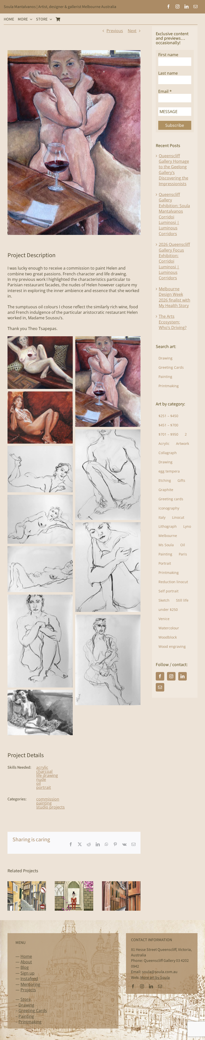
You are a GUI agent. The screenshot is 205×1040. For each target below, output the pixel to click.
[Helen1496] (40, 597)
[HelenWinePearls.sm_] (107, 339)
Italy (162, 517)
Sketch (164, 600)
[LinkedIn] (182, 676)
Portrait (164, 563)
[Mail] (160, 687)
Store (25, 999)
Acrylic (164, 443)
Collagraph (167, 452)
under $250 (168, 609)
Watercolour (168, 628)
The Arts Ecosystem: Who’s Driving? (172, 322)
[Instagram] (171, 676)
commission (47, 799)
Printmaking (168, 385)
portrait (43, 787)
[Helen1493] (40, 692)
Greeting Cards (171, 367)
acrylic (42, 767)
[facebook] (168, 6)
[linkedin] (186, 6)
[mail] (196, 6)
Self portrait (168, 591)
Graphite (165, 489)
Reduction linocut (173, 581)
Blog (24, 967)
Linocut (178, 517)
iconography (168, 508)
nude (41, 779)
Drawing (165, 358)
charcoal (44, 771)
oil (38, 783)
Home (26, 956)
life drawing (47, 775)
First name (168, 54)
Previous (114, 30)
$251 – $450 (168, 415)
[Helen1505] (40, 448)
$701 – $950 (168, 434)
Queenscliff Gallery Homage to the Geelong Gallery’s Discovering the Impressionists (174, 169)
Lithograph (167, 526)
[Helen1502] (107, 525)
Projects (28, 990)
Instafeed (29, 978)
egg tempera (169, 471)
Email (165, 91)
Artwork (182, 443)
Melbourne (167, 535)
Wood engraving (172, 646)
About (26, 962)
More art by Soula (155, 977)
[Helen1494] (107, 617)
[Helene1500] (107, 432)
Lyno (187, 526)
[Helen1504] (40, 497)
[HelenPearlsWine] (40, 394)
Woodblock (167, 637)
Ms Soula (166, 544)
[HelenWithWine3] (40, 339)
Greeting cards (170, 499)
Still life (182, 600)
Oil (182, 544)
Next (132, 30)
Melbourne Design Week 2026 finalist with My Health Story (174, 297)
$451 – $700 (168, 425)
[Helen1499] (40, 549)
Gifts (181, 480)
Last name (168, 73)
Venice (164, 618)
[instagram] (178, 6)
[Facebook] (160, 676)
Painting (165, 376)
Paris (183, 554)
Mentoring (30, 984)
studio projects (50, 807)
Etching (164, 480)
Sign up (27, 973)
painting (44, 803)
